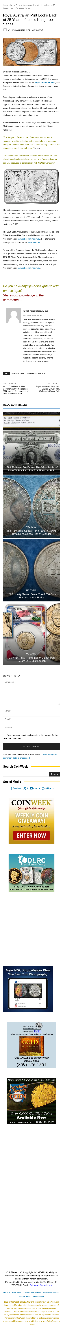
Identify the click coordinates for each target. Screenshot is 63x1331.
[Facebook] (11, 788)
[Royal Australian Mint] (5, 30)
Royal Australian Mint (20, 30)
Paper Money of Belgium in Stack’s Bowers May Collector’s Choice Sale (48, 388)
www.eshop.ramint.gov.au (29, 239)
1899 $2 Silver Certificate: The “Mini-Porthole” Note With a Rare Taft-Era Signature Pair (31, 469)
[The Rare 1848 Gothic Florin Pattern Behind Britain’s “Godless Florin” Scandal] (31, 506)
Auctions (31, 463)
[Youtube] (31, 788)
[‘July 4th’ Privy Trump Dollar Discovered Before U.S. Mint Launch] (31, 633)
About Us (6, 1293)
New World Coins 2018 (36, 373)
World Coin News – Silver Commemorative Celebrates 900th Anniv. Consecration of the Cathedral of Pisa (15, 390)
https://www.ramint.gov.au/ (32, 315)
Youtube (36, 788)
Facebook (17, 788)
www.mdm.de (34, 242)
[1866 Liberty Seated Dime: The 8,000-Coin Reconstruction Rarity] (31, 570)
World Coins (15, 5)
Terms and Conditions (51, 1293)
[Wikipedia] (43, 788)
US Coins (31, 590)
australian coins (17, 373)
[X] (25, 788)
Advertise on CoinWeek (32, 1293)
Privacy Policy (24, 1296)
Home (5, 5)
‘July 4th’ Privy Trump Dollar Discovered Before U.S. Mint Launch (32, 659)
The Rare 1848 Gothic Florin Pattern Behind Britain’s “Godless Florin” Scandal (31, 532)
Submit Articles (38, 1296)
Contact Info (16, 1293)
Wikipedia (49, 788)
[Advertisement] (31, 929)
